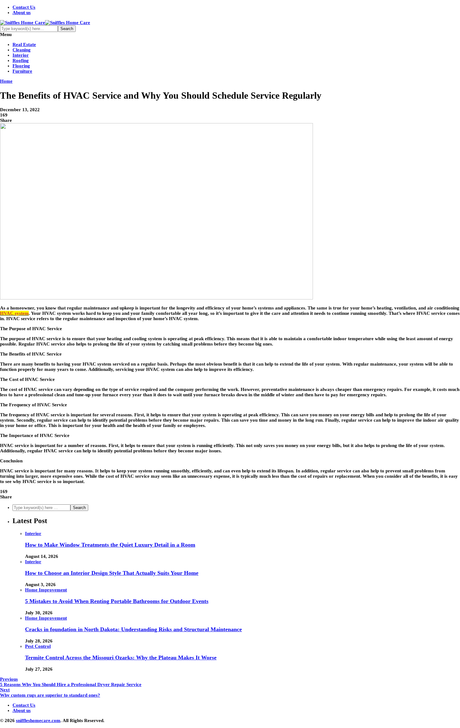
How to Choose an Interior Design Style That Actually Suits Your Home (111, 573)
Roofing (21, 60)
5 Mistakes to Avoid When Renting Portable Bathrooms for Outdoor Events (116, 601)
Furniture (22, 71)
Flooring (21, 65)
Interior (21, 55)
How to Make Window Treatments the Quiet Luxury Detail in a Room (110, 545)
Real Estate (24, 44)
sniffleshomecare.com (38, 720)
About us (22, 12)
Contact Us (24, 7)
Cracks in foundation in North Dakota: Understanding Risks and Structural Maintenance (133, 629)
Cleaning (22, 49)
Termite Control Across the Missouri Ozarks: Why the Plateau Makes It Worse (121, 657)
